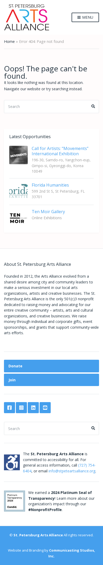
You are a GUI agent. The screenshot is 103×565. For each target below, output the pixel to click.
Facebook (9, 407)
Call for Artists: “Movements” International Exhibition (60, 151)
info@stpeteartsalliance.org (72, 470)
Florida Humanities (50, 185)
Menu (87, 17)
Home (9, 41)
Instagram (21, 407)
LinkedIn (33, 407)
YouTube (45, 407)
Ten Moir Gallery (48, 211)
